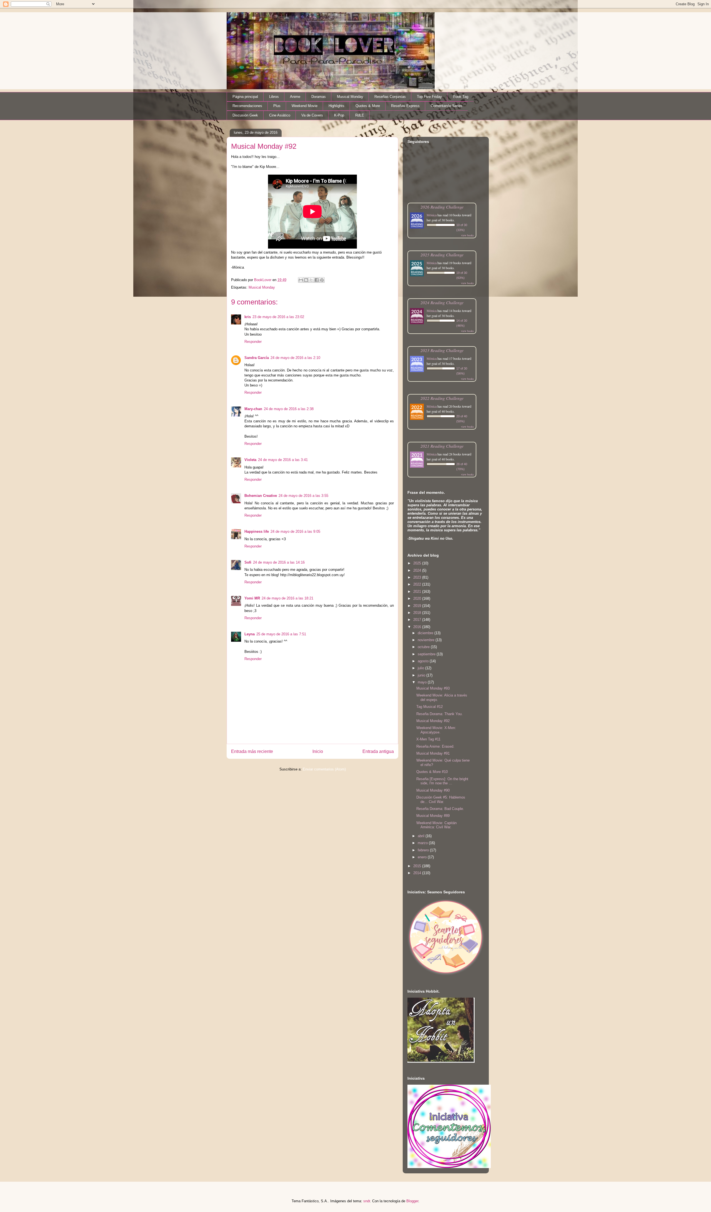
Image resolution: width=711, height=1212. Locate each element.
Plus (277, 106)
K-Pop (339, 115)
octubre (424, 647)
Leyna (249, 634)
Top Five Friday (429, 97)
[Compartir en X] (311, 280)
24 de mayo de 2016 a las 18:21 (287, 598)
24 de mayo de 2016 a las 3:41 (283, 460)
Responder (253, 341)
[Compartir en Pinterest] (322, 280)
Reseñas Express (405, 106)
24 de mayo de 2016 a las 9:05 (295, 531)
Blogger (412, 1201)
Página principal (245, 97)
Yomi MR (252, 598)
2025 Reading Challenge (442, 254)
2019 (417, 606)
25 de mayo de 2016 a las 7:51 (281, 634)
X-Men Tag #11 (428, 739)
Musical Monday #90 (433, 790)
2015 (417, 866)
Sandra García (256, 358)
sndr (366, 1201)
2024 (417, 570)
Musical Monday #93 (433, 688)
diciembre (426, 633)
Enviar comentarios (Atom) (324, 769)
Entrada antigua (378, 751)
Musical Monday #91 (433, 753)
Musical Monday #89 (433, 816)
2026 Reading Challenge (442, 207)
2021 (417, 591)
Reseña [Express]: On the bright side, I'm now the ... (442, 781)
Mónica (432, 215)
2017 (417, 620)
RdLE (359, 115)
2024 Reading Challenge (442, 302)
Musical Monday (350, 97)
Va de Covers (312, 115)
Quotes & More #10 (432, 772)
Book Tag (460, 97)
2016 (417, 627)
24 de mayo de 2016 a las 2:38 (289, 409)
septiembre (427, 654)
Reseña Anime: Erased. (435, 746)
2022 (417, 584)
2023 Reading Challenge (442, 350)
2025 (417, 563)
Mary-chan (253, 409)
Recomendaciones (247, 106)
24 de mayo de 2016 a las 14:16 (279, 562)
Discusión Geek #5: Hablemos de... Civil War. (440, 799)
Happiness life (256, 531)
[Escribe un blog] (306, 280)
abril (421, 836)
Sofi (247, 562)
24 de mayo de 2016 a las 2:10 (295, 358)
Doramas (318, 97)
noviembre (426, 640)
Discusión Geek (245, 115)
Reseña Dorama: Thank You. (439, 714)
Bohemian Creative (260, 496)
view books (467, 235)
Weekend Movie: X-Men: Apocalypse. (436, 730)
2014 (417, 873)
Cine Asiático (279, 115)
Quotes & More (368, 106)
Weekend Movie (304, 106)
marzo (423, 843)
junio (422, 675)
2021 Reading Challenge (442, 446)
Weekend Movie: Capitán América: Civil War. (436, 825)
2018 (417, 613)
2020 (417, 598)
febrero (424, 850)
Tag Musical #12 (429, 707)
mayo (423, 682)
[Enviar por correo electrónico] (301, 280)
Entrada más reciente (252, 751)
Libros (274, 97)
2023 (417, 577)
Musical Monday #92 (433, 721)
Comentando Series (446, 106)
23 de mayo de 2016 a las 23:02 (278, 317)
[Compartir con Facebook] (316, 280)
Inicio (317, 751)
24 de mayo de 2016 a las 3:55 (303, 496)
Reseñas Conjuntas (390, 97)
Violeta (250, 460)
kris (247, 317)
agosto (424, 661)
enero (423, 857)
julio (421, 668)
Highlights (336, 106)
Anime (295, 97)
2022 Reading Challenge (442, 398)
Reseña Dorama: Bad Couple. (440, 809)
